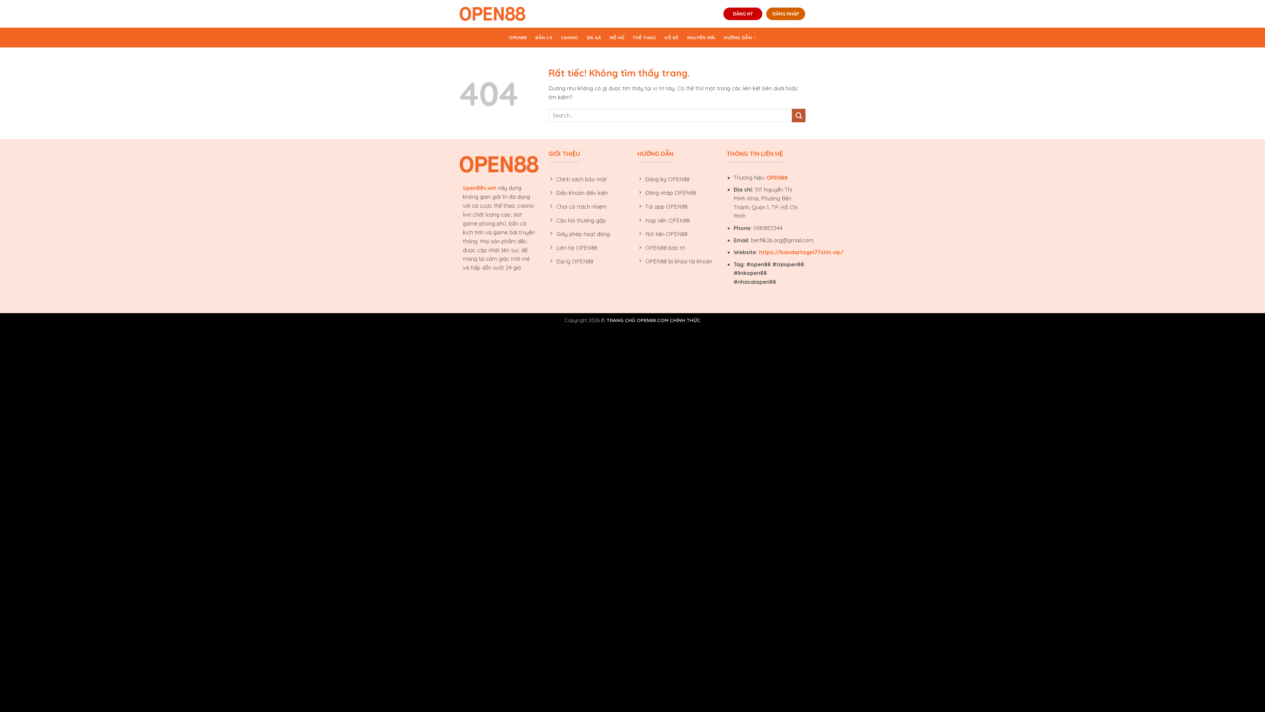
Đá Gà (594, 37)
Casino (569, 37)
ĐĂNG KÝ (743, 14)
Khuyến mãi (701, 37)
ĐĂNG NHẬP (786, 14)
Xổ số (671, 37)
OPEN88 (518, 37)
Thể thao (644, 37)
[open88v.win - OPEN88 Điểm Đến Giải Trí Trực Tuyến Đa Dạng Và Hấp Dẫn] (492, 14)
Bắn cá (543, 37)
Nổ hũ (617, 37)
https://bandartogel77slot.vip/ (801, 252)
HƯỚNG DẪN (737, 37)
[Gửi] (798, 115)
